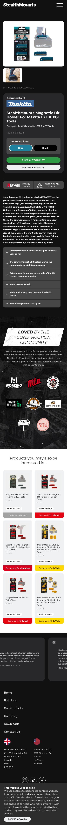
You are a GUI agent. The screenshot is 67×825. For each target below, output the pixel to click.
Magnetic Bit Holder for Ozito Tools (17, 598)
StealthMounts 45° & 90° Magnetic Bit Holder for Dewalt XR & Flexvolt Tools (49, 601)
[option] (33, 659)
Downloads (11, 724)
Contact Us (12, 731)
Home (8, 692)
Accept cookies (17, 819)
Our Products (13, 708)
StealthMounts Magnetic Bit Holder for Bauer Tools (49, 496)
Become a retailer (33, 167)
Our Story (11, 716)
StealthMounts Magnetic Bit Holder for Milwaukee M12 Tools (18, 547)
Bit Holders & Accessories (17, 87)
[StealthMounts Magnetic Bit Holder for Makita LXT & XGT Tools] (33, 44)
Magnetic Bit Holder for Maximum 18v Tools (17, 495)
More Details (13, 508)
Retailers (10, 700)
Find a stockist (33, 160)
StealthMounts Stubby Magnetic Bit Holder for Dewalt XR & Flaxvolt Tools (48, 548)
